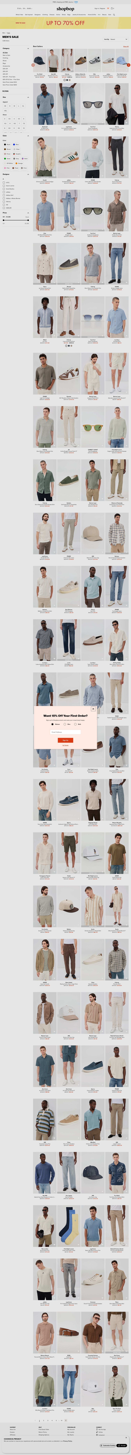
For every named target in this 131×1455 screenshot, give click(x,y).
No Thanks (65, 745)
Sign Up (65, 740)
